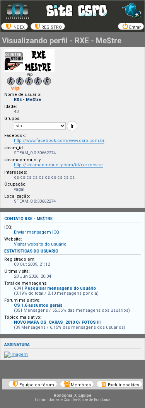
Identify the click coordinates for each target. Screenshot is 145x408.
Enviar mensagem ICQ (36, 232)
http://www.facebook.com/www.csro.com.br (59, 140)
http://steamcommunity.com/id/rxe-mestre (58, 164)
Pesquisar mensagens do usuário (60, 288)
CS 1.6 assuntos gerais (38, 305)
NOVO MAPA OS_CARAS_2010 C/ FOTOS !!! (57, 322)
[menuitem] (14, 26)
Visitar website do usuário (40, 244)
